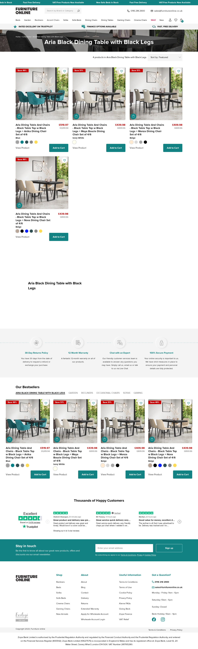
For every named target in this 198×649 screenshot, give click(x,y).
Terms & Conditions (128, 555)
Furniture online (38, 629)
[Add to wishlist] (64, 71)
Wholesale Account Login (93, 619)
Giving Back (124, 608)
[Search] (78, 11)
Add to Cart (59, 147)
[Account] (170, 20)
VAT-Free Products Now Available (68, 2)
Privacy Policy (125, 598)
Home (18, 37)
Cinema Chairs (63, 603)
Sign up (169, 548)
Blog (83, 587)
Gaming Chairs (63, 608)
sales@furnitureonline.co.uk (168, 10)
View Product (22, 147)
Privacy (139, 555)
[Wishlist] (175, 20)
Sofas (59, 592)
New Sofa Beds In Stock (107, 2)
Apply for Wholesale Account (94, 614)
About (84, 582)
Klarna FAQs (125, 603)
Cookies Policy (150, 555)
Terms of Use (125, 587)
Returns (84, 603)
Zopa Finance (125, 614)
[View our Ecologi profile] (26, 617)
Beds (58, 587)
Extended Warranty (90, 608)
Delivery (85, 598)
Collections (26, 37)
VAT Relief (124, 619)
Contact (84, 592)
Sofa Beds (61, 598)
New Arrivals (62, 614)
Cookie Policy (125, 592)
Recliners (60, 582)
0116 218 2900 (138, 10)
